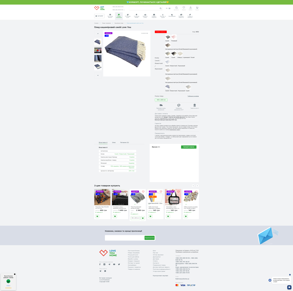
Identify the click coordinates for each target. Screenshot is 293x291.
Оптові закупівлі (158, 254)
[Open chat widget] (289, 287)
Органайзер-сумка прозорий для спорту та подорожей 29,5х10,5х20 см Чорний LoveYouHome (173, 208)
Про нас (155, 252)
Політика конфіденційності (161, 269)
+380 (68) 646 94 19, (182, 269)
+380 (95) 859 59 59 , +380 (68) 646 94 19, (186, 259)
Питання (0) (124, 142)
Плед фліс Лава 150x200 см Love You (102, 208)
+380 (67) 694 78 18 (182, 272)
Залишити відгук (188, 147)
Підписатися (149, 237)
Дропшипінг (157, 257)
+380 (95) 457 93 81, (182, 271)
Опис (114, 142)
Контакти (156, 263)
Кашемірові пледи (119, 23)
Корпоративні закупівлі (160, 275)
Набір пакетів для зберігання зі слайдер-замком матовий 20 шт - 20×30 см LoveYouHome (155, 208)
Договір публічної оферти (161, 267)
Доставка (156, 259)
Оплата (155, 261)
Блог (154, 250)
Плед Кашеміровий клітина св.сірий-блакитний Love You (136, 208)
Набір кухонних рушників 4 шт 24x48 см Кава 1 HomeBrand (190, 208)
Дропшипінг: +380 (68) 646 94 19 (186, 264)
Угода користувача (159, 271)
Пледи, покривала (106, 23)
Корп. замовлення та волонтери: (187, 267)
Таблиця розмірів (193, 96)
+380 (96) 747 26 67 (182, 261)
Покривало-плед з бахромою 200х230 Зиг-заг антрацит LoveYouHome (119, 208)
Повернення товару (174, 129)
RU (167, 8)
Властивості (103, 142)
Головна (96, 23)
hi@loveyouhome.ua (182, 279)
